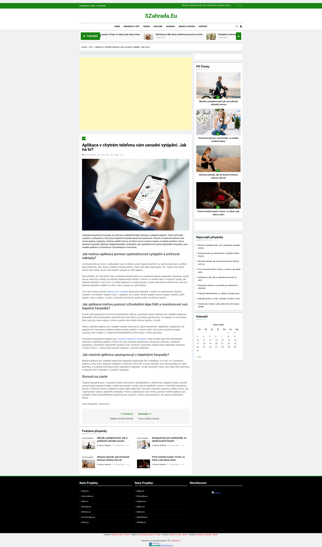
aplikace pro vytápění (117, 291)
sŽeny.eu (85, 522)
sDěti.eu (84, 501)
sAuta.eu (85, 491)
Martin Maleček (90, 155)
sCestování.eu (87, 496)
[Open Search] (237, 26)
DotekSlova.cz (166, 545)
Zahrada (170, 26)
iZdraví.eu (140, 512)
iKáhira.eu (140, 507)
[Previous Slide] (237, 5)
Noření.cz (176, 540)
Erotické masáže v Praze (149, 534)
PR (84, 138)
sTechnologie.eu (88, 517)
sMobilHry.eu (142, 517)
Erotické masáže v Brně (206, 534)
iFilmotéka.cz (142, 496)
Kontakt (203, 26)
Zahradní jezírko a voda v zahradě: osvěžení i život (219, 298)
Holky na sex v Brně (178, 534)
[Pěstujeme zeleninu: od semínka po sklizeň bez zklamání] (182, 37)
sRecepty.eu (86, 507)
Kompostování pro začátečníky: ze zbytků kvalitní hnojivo (207, 6)
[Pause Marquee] (238, 36)
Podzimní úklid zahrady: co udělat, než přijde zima (218, 293)
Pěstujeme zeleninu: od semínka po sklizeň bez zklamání (215, 34)
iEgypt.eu (140, 491)
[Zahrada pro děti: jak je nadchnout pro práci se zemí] (120, 37)
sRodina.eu (86, 512)
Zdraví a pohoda (187, 26)
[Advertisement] (135, 93)
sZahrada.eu (161, 15)
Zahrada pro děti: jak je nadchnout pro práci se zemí (150, 34)
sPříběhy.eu (141, 522)
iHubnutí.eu (141, 501)
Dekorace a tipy (131, 26)
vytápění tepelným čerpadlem (132, 339)
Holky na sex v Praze (120, 534)
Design (146, 26)
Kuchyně (158, 26)
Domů (117, 26)
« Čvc (198, 357)
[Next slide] (241, 5)
